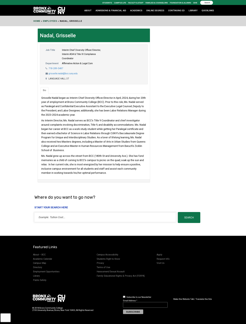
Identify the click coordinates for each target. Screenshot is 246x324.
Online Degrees (155, 10)
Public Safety (39, 280)
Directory (37, 267)
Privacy (100, 263)
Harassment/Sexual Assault (111, 271)
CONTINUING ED (176, 10)
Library (36, 275)
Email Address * (130, 300)
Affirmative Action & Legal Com (77, 63)
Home (36, 21)
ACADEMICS (136, 10)
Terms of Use (103, 267)
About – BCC (39, 254)
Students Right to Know (108, 259)
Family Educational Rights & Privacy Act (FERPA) (121, 275)
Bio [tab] (44, 90)
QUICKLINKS (208, 10)
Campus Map (39, 263)
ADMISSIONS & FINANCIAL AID (111, 10)
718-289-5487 (56, 68)
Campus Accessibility (107, 254)
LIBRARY (193, 10)
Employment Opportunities (46, 271)
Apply (159, 254)
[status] (105, 217)
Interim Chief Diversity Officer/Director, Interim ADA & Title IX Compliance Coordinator (81, 54)
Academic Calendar (42, 259)
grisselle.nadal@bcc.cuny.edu (63, 73)
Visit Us (160, 263)
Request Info (163, 259)
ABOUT (88, 10)
